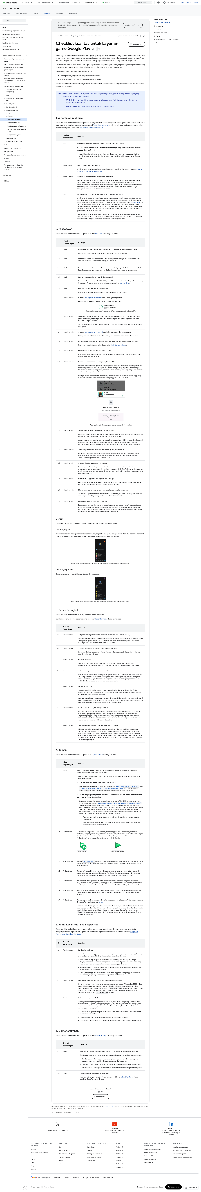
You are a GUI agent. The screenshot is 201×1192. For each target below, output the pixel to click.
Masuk (196, 2)
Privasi (61, 1160)
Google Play (89, 2)
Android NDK (148, 1162)
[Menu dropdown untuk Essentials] (32, 2)
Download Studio (150, 1159)
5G (60, 1164)
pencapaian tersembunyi (94, 332)
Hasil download (21, 13)
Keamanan (34, 1156)
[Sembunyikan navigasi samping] (25, 1188)
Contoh (35, 13)
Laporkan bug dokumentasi (182, 1150)
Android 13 (119, 1160)
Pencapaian (99, 234)
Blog (106, 2)
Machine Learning (65, 1150)
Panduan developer (150, 1152)
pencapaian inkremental (93, 298)
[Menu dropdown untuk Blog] (111, 2)
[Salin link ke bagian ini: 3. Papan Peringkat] (80, 610)
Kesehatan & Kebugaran (67, 1154)
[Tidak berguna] (143, 35)
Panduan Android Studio (152, 1149)
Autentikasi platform (100, 125)
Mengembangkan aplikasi (68, 2)
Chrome (66, 1178)
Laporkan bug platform (180, 1147)
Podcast (33, 1169)
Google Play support (179, 1154)
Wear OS (90, 1150)
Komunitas (73, 13)
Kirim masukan (136, 44)
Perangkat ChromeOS (94, 1154)
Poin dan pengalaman (118, 345)
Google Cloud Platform (91, 1178)
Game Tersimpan (101, 1036)
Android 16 (119, 1150)
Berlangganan (173, 1187)
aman (101, 902)
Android (33, 1149)
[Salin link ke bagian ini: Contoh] (65, 519)
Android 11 (119, 1167)
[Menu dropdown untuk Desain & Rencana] (53, 2)
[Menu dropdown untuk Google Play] (97, 2)
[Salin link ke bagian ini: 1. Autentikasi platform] (85, 118)
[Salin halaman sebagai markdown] (99, 49)
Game (61, 1147)
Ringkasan (6, 13)
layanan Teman (97, 755)
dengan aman (135, 202)
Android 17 (119, 1147)
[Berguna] (140, 35)
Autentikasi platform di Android (91, 128)
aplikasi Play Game (127, 1077)
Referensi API (148, 1156)
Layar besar (91, 1147)
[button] (12, 55)
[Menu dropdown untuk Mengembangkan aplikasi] (80, 2)
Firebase (76, 1178)
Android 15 (119, 1154)
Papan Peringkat (101, 619)
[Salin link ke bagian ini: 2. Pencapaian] (74, 229)
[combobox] (144, 2)
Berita (33, 1162)
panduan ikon (124, 283)
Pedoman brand (49, 1187)
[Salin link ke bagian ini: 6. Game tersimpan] (81, 1031)
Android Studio (185, 2)
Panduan (47, 13)
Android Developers (62, 36)
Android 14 (119, 1157)
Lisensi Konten (108, 1106)
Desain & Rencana (44, 2)
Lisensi (39, 1187)
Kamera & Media (64, 1157)
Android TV (91, 1160)
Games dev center (11, 8)
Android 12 (119, 1164)
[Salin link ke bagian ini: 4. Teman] (69, 750)
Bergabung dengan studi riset (182, 1157)
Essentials (26, 2)
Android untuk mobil (94, 1157)
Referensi (59, 13)
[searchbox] (14, 20)
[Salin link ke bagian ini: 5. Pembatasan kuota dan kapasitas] (100, 925)
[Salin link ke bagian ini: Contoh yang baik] (73, 529)
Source (33, 1159)
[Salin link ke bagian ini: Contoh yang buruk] (75, 570)
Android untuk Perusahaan (39, 1152)
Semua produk (108, 1178)
